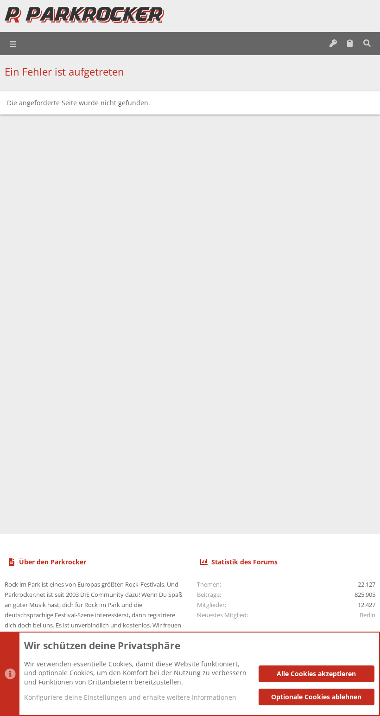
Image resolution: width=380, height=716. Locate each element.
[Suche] (366, 43)
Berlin (367, 615)
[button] (13, 43)
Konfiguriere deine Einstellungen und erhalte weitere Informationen (130, 697)
